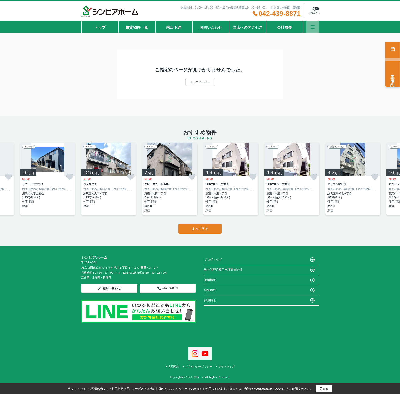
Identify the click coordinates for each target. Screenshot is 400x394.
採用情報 (210, 300)
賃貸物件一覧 (137, 27)
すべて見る (200, 229)
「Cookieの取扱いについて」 (269, 388)
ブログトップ (213, 259)
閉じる (324, 388)
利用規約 (173, 366)
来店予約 (173, 27)
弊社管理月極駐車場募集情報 (223, 269)
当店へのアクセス (248, 27)
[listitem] (108, 179)
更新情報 (210, 280)
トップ (100, 27)
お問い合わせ (211, 27)
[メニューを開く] (313, 27)
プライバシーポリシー (198, 366)
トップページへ (200, 82)
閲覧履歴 (210, 290)
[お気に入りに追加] (8, 177)
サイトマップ (226, 366)
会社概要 (284, 27)
